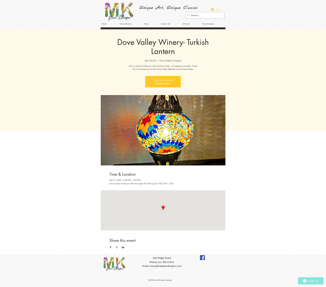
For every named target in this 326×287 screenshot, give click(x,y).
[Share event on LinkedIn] (123, 247)
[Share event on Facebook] (110, 247)
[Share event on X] (117, 247)
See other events (163, 83)
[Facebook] (202, 257)
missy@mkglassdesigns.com (165, 266)
